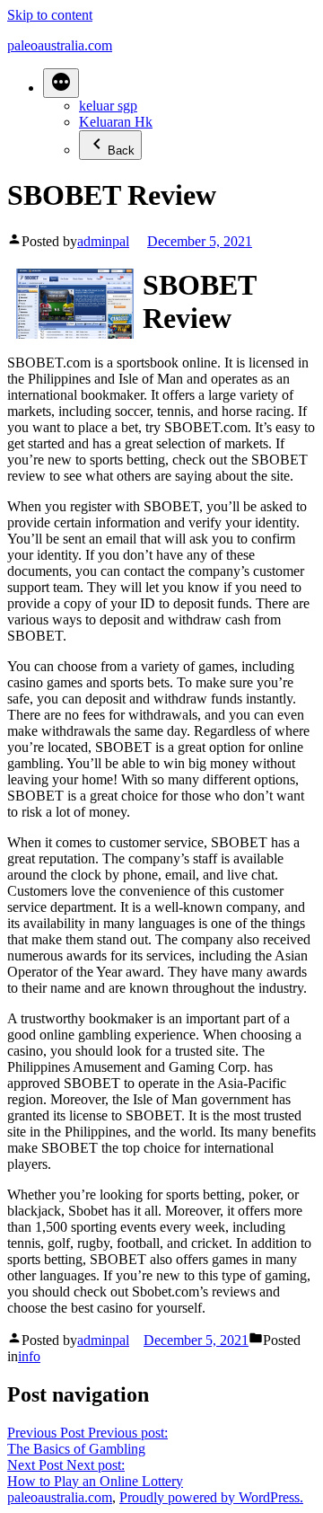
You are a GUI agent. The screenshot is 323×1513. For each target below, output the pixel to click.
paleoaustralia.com (59, 45)
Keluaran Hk (116, 121)
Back (121, 150)
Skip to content (49, 14)
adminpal (103, 241)
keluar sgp (108, 105)
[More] (61, 83)
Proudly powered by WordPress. (211, 1497)
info (29, 1356)
